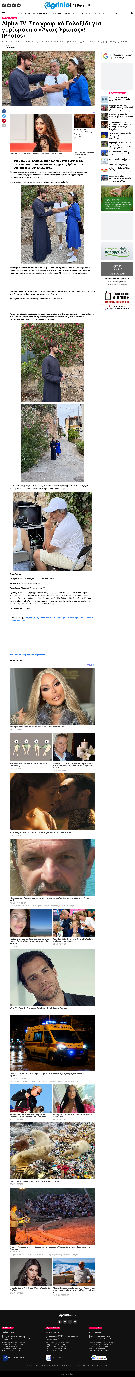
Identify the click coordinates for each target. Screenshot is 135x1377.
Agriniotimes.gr (9, 47)
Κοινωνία (66, 13)
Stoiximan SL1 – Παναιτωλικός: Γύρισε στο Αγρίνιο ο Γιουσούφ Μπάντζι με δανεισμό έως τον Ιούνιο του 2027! (120, 136)
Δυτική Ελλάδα (55, 13)
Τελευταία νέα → (117, 93)
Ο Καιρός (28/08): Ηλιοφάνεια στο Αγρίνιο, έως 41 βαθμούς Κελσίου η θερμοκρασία (119, 99)
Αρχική (20, 13)
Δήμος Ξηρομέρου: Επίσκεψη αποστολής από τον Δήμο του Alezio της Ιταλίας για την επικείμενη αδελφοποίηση (120, 162)
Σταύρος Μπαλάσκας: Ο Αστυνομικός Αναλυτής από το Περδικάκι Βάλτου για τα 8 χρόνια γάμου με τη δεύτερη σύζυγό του (120, 126)
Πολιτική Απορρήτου (81, 1365)
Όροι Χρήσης (66, 1365)
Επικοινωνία (45, 1365)
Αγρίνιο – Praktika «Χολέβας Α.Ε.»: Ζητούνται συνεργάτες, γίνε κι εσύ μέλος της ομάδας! (120, 170)
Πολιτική (76, 13)
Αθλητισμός (87, 13)
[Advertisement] (58, 282)
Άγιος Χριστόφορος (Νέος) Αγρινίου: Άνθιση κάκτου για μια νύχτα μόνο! (121, 116)
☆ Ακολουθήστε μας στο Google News (27, 654)
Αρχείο (36, 1365)
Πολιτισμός (99, 13)
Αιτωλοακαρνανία (40, 13)
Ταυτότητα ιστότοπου (99, 1365)
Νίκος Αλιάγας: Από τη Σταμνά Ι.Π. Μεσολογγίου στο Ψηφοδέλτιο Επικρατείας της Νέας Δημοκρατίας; (120, 145)
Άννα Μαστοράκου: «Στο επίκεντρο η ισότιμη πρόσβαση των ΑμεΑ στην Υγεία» (120, 153)
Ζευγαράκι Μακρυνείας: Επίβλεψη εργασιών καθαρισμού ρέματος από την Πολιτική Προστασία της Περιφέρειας (121, 108)
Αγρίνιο (28, 13)
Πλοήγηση (56, 1365)
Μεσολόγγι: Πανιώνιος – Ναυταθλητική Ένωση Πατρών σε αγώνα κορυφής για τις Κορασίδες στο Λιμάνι (120, 179)
